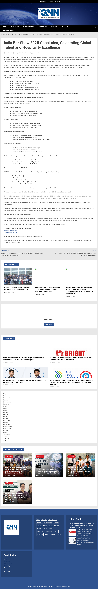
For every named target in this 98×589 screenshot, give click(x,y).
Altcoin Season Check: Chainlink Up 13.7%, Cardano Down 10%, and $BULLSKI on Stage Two (47, 289)
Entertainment (28, 26)
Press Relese (7, 428)
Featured (6, 404)
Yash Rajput (8, 53)
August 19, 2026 (40, 294)
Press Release (8, 30)
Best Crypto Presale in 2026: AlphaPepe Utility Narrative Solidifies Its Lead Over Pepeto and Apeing (23, 359)
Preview (5, 430)
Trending (6, 438)
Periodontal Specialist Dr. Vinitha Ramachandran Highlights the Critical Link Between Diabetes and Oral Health (79, 470)
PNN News (6, 420)
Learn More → (49, 324)
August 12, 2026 (73, 475)
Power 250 (6, 424)
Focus (5, 408)
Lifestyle (64, 26)
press (35, 53)
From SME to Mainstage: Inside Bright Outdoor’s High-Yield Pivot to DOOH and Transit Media (71, 359)
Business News (8, 398)
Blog (4, 394)
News (5, 416)
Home (5, 26)
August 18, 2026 (71, 296)
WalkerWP (66, 586)
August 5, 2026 (10, 502)
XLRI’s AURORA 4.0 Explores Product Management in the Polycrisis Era (17, 288)
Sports (5, 432)
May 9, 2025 (17, 53)
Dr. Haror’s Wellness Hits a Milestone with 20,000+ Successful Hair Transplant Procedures (15, 496)
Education (15, 26)
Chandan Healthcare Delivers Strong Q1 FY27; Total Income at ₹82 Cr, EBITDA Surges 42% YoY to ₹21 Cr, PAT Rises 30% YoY (80, 290)
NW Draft (6, 418)
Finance (5, 406)
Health (5, 410)
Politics (5, 422)
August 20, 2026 (9, 292)
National (5, 414)
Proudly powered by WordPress (38, 586)
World (5, 440)
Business (54, 26)
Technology (42, 26)
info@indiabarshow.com (11, 232)
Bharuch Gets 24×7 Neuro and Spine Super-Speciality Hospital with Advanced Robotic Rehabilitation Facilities (16, 470)
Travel (5, 436)
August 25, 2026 (8, 362)
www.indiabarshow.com (11, 230)
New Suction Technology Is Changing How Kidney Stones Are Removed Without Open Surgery (48, 471)
